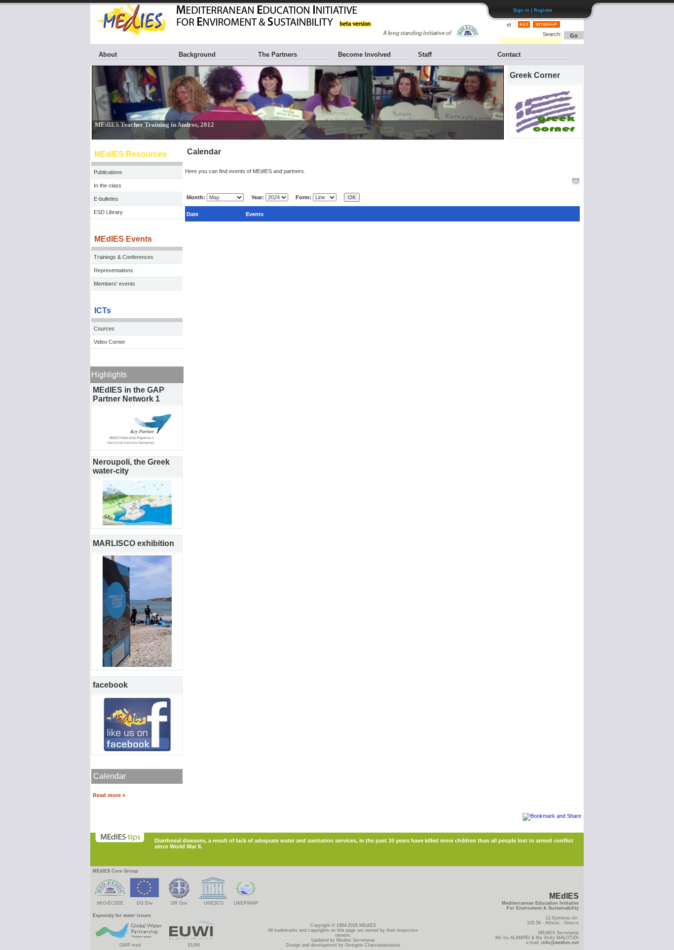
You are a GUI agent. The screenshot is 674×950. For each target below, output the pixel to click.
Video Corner (109, 342)
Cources (104, 328)
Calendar (109, 776)
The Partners (277, 54)
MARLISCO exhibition (133, 543)
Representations (113, 270)
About (108, 54)
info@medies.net (560, 942)
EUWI (194, 945)
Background (197, 54)
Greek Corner (535, 75)
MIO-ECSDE (110, 903)
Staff (425, 54)
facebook (110, 685)
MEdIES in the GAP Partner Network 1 (128, 394)
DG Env (145, 903)
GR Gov (179, 903)
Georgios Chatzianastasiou (372, 945)
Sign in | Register (533, 10)
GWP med (130, 945)
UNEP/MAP (246, 903)
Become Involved (364, 54)
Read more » (109, 795)
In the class (107, 185)
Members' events (114, 284)
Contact (509, 54)
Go (574, 35)
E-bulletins (106, 199)
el (509, 25)
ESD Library (108, 212)
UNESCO (214, 903)
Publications (108, 172)
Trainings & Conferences (123, 257)
